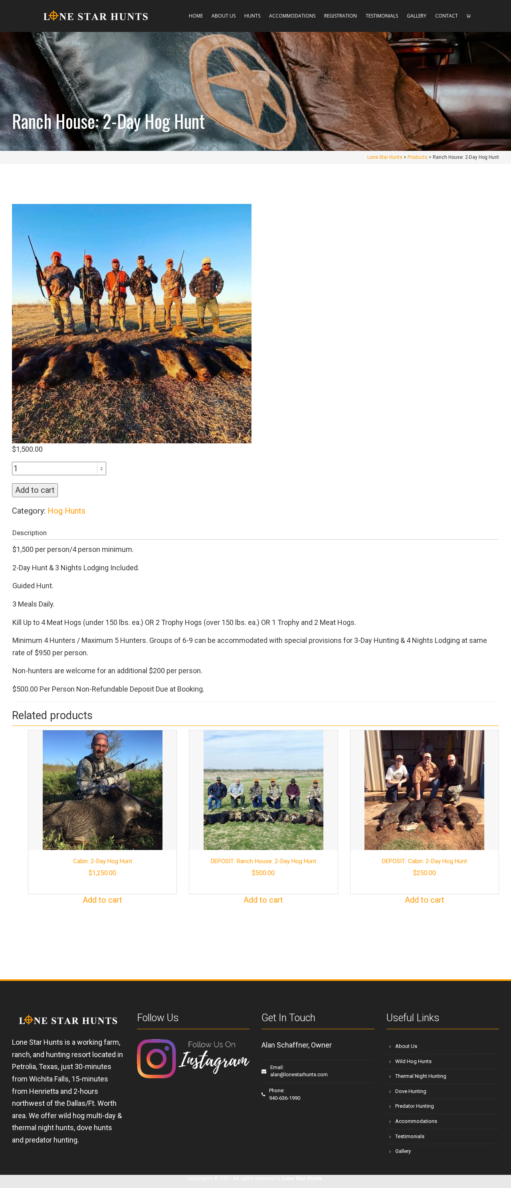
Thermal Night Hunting (420, 1076)
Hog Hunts (66, 511)
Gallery (403, 1151)
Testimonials (409, 1136)
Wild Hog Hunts (413, 1061)
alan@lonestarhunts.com (299, 1074)
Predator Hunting (414, 1106)
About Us (406, 1046)
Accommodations (416, 1121)
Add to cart (35, 490)
